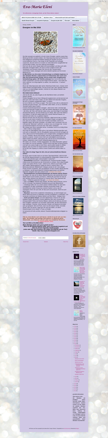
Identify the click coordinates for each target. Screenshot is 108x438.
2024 (75, 329)
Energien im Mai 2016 (79, 374)
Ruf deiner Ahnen (48, 17)
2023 (75, 331)
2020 (75, 336)
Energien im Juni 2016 (79, 358)
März (76, 378)
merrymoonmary (67, 428)
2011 (75, 390)
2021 (75, 335)
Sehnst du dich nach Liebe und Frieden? (65, 17)
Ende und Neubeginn (79, 360)
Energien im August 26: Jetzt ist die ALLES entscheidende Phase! (82, 284)
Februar (76, 379)
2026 (75, 326)
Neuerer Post (25, 241)
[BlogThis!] (40, 238)
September (77, 350)
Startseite (46, 241)
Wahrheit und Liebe (79, 362)
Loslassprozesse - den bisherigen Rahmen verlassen (79, 365)
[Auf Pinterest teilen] (44, 238)
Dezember (77, 345)
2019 (75, 338)
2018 (75, 340)
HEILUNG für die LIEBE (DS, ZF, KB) (31, 17)
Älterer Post (65, 241)
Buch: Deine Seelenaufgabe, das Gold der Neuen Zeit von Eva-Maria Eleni (82, 270)
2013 (75, 387)
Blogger (77, 428)
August (76, 352)
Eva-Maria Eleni (37, 7)
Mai (76, 357)
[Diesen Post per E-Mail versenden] (39, 238)
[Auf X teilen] (42, 238)
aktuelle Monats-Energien (28, 20)
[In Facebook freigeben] (43, 238)
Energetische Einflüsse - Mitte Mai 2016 (80, 372)
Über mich (67, 20)
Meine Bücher (75, 20)
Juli (76, 353)
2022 (75, 333)
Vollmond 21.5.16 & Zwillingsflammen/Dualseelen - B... (80, 368)
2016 (75, 343)
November (77, 346)
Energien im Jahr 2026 (56, 20)
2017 (75, 341)
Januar (76, 381)
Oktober (76, 348)
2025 (75, 328)
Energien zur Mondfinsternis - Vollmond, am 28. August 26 (82, 256)
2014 (75, 385)
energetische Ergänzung (42, 20)
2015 (75, 383)
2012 (75, 389)
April (76, 376)
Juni (76, 355)
